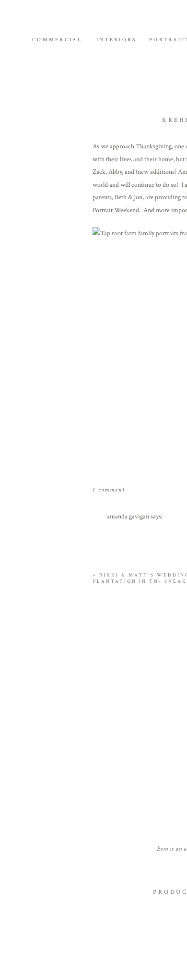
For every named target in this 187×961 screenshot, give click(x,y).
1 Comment (109, 490)
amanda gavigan (128, 516)
